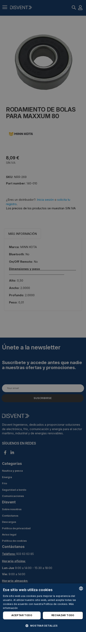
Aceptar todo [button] (21, 615)
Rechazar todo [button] (62, 615)
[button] (43, 625)
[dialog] (43, 607)
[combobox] (81, 588)
